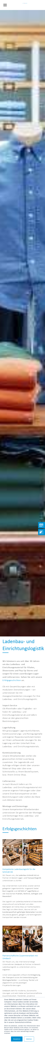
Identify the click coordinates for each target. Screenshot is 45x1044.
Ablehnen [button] (29, 1039)
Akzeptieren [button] (16, 1039)
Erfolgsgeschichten (11, 680)
